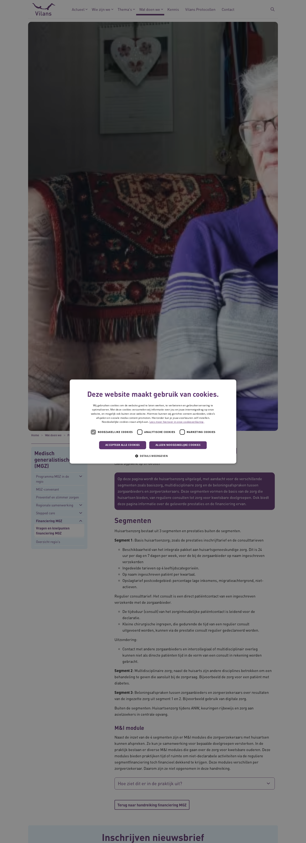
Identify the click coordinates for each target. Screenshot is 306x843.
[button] (153, 455)
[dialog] (153, 421)
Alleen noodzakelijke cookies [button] (177, 445)
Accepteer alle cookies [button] (122, 445)
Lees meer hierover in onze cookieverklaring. (176, 422)
